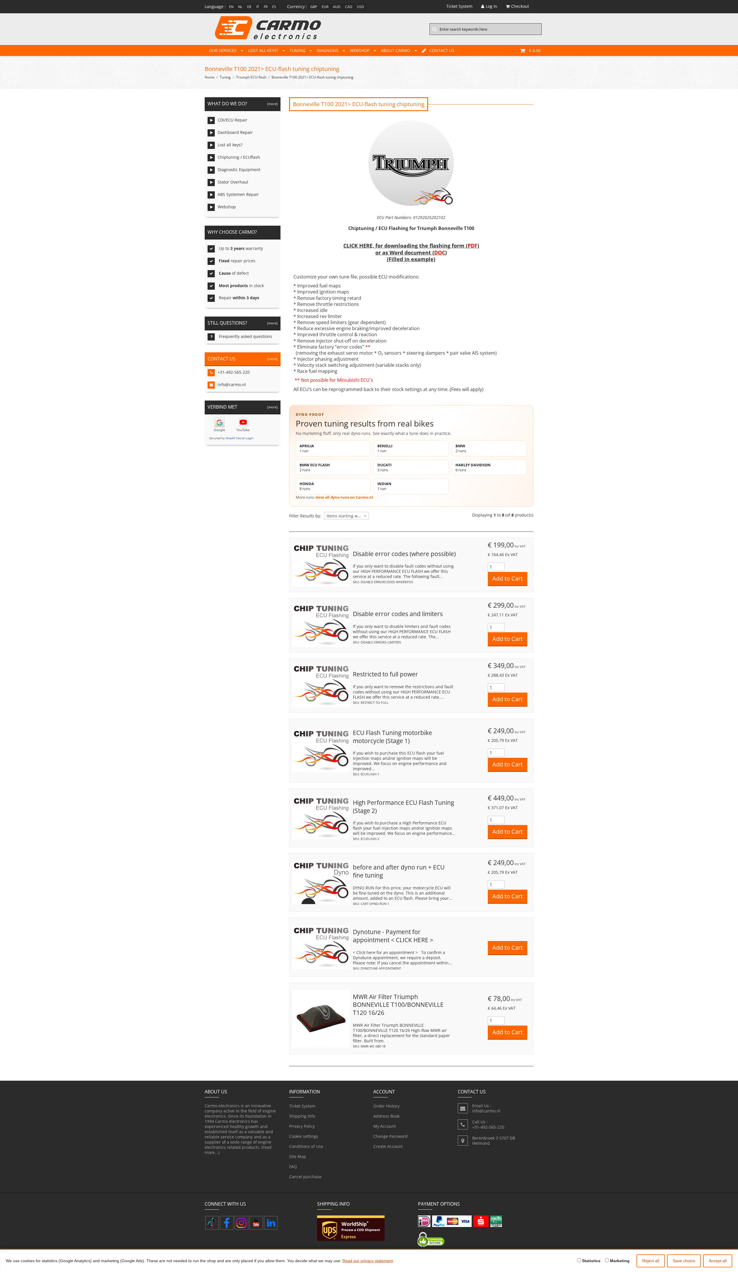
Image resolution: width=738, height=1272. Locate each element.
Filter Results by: (305, 516)
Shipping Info (302, 1116)
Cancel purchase (305, 1176)
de (249, 7)
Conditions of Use (306, 1146)
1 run (307, 448)
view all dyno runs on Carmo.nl (344, 497)
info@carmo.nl (232, 384)
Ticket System (302, 1106)
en (231, 7)
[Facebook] (227, 1223)
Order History (386, 1106)
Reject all (650, 1260)
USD (360, 7)
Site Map (297, 1156)
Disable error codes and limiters (398, 614)
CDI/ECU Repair (232, 120)
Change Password (390, 1136)
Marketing (619, 1260)
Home (209, 77)
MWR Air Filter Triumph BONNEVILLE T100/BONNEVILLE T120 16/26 (398, 1005)
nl (240, 7)
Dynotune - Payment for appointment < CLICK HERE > (393, 936)
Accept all (717, 1260)
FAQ (293, 1166)
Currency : (297, 6)
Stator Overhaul (233, 182)
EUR (325, 7)
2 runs (460, 448)
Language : (215, 6)
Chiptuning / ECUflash (239, 157)
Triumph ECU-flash (251, 77)
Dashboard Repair (235, 132)
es (274, 7)
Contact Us (441, 50)
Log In (491, 6)
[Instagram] (241, 1223)
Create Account (388, 1146)
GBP (313, 7)
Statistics (590, 1260)
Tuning (297, 50)
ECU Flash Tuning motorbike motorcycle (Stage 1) (392, 737)
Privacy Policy (302, 1126)
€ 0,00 (535, 50)
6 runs (473, 467)
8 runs (307, 486)
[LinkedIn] (271, 1223)
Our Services (223, 50)
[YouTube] (256, 1223)
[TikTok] (212, 1223)
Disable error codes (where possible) (404, 554)
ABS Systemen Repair (238, 194)
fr (266, 7)
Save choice (684, 1260)
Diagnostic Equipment (239, 169)
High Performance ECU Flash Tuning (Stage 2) (403, 806)
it (257, 7)
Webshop (359, 50)
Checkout (520, 6)
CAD (348, 7)
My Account (384, 1126)
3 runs (384, 467)
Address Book (386, 1116)
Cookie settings (303, 1136)
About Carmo (395, 50)
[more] (272, 104)
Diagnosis (327, 50)
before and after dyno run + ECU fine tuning (399, 871)
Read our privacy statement (367, 1260)
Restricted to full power (385, 674)
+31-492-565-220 (234, 372)
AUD (336, 7)
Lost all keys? (263, 50)
